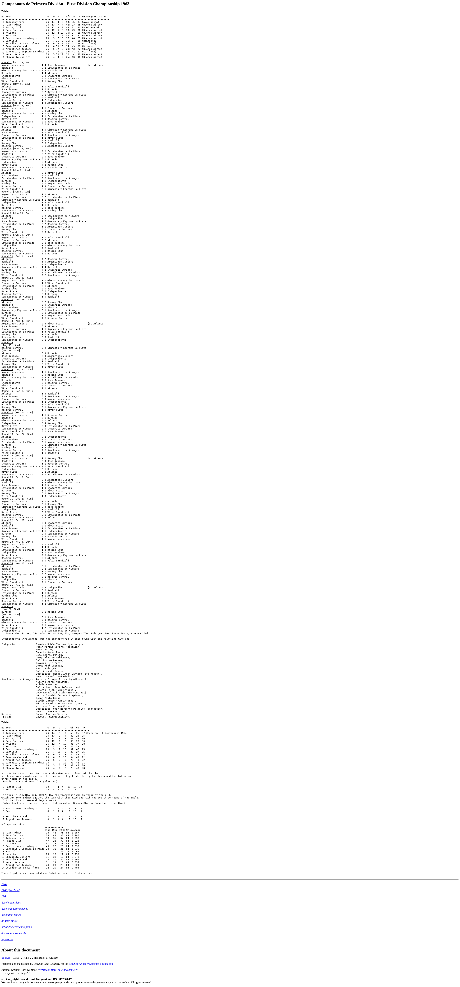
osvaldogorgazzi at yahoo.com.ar (58, 969)
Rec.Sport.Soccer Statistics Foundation (91, 963)
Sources (5, 957)
